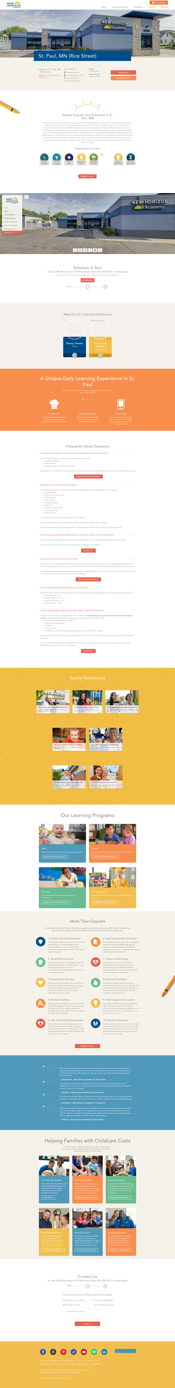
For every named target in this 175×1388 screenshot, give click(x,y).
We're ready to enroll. (71, 1305)
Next (87, 1324)
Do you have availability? (103, 1300)
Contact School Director (86, 1197)
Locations (43, 1361)
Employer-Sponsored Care (50, 1364)
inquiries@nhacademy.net (67, 1370)
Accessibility (96, 1364)
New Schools (70, 1361)
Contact (164, 7)
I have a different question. (104, 1305)
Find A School (160, 3)
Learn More (47, 1197)
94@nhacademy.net (73, 72)
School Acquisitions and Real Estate (75, 1364)
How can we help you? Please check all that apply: (87, 1294)
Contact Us (88, 550)
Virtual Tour (122, 72)
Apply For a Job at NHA (119, 1250)
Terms (96, 1361)
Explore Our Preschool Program (55, 902)
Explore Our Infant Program (54, 857)
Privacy (88, 1361)
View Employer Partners (119, 1197)
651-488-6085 (71, 69)
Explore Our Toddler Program (104, 857)
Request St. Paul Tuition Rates (87, 476)
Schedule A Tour (122, 78)
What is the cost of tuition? (74, 1300)
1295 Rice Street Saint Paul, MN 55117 (49, 76)
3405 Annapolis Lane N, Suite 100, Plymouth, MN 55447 (60, 1372)
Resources (138, 7)
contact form (58, 471)
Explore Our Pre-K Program (103, 902)
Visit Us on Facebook (73, 81)
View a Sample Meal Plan (87, 579)
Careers (152, 7)
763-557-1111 (84, 1370)
